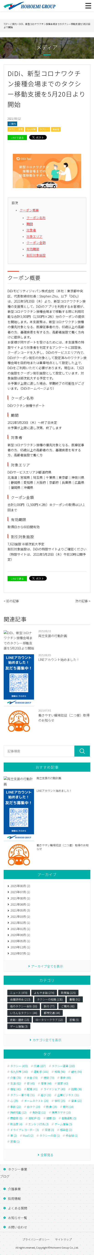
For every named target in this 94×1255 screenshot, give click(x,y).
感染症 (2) (66, 1129)
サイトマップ (63, 1239)
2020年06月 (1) (20, 935)
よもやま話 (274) (44, 993)
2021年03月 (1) (20, 916)
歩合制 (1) (72, 1135)
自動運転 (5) (69, 1118)
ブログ (5, 1176)
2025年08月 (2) (20, 886)
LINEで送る (17, 137)
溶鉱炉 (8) (34, 1118)
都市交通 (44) (52, 1013)
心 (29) (14, 1100)
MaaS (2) (28, 1135)
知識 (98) (60, 1071)
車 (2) (13, 1135)
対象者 (31, 230)
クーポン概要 (29, 210)
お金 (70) (32, 1077)
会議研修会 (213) (20, 999)
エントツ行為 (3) (38, 1124)
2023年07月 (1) (20, 892)
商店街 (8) (16, 1118)
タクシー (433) (19, 1066)
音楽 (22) (76, 1100)
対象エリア (34, 236)
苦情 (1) (15, 1141)
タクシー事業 (17, 1169)
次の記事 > (82, 601)
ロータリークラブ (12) (49, 1020)
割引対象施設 (36, 255)
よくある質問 (17, 1208)
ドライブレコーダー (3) (24, 1129)
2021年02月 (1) (20, 922)
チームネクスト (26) (36, 1100)
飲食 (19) (51, 1106)
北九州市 (31, 129)
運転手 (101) (41, 1071)
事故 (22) (15, 1106)
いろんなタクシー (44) (23, 1013)
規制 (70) (49, 1077)
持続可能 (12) (18, 1112)
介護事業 (14, 1189)
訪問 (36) (76, 1089)
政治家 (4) (16, 1124)
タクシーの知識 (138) (50, 999)
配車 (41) (32, 1089)
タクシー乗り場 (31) (22, 1095)
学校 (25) (60, 1100)
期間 (29, 224)
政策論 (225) (68, 993)
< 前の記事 (11, 601)
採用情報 (14, 1198)
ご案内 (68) (68, 1006)
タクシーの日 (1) (49, 1135)
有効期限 (32, 249)
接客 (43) (62, 1083)
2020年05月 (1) (20, 941)
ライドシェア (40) (54, 1089)
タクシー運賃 (16, 129)
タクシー (44, 129)
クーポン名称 (36, 217)
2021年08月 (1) (20, 898)
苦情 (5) (74, 1020)
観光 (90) (76, 1071)
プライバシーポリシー (36, 1239)
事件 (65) (65, 1077)
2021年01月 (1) (20, 929)
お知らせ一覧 (17, 1217)
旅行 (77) (49, 1006)
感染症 (55, 129)
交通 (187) (40, 1066)
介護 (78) (15, 1077)
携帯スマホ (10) (61, 1112)
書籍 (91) (74, 999)
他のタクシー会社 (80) (23, 1006)
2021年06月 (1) (20, 904)
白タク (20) (33, 1106)
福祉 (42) (15, 1089)
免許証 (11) (39, 1112)
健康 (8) (51, 1118)
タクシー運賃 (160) (63, 1066)
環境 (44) (46, 1083)
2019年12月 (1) (20, 947)
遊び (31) (46, 1095)
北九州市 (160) (19, 1071)
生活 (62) (15, 1083)
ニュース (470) (18, 993)
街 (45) (31, 1083)
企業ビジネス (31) (68, 1095)
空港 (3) (49, 1129)
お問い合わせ (17, 1227)
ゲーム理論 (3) (19, 1026)
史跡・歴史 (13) (19, 1020)
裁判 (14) (68, 1106)
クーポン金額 (36, 242)
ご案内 (12, 123)
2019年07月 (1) (20, 953)
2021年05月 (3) (20, 910)
